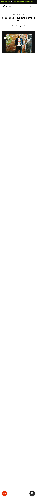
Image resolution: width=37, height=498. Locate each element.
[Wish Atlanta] (4, 6)
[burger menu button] (10, 6)
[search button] (13, 6)
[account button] (31, 6)
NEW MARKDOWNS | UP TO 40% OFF (21, 2)
